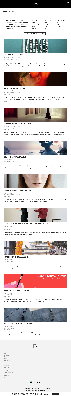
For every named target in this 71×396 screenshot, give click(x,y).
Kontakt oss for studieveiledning (35, 33)
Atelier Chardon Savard (10, 374)
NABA (46, 24)
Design (5, 358)
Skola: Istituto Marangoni (9, 92)
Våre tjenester (7, 365)
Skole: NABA (6, 59)
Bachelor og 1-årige (9, 57)
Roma (58, 24)
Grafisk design (7, 360)
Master (34, 28)
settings (47, 394)
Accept (55, 393)
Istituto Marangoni (9, 369)
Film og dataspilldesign (9, 351)
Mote (5, 356)
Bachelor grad (35, 26)
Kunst (18, 57)
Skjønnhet (6, 353)
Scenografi (6, 355)
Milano (12, 59)
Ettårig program (36, 24)
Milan (57, 22)
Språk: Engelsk (7, 60)
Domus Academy (9, 372)
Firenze (58, 26)
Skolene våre (7, 367)
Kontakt (5, 377)
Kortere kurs (7, 375)
